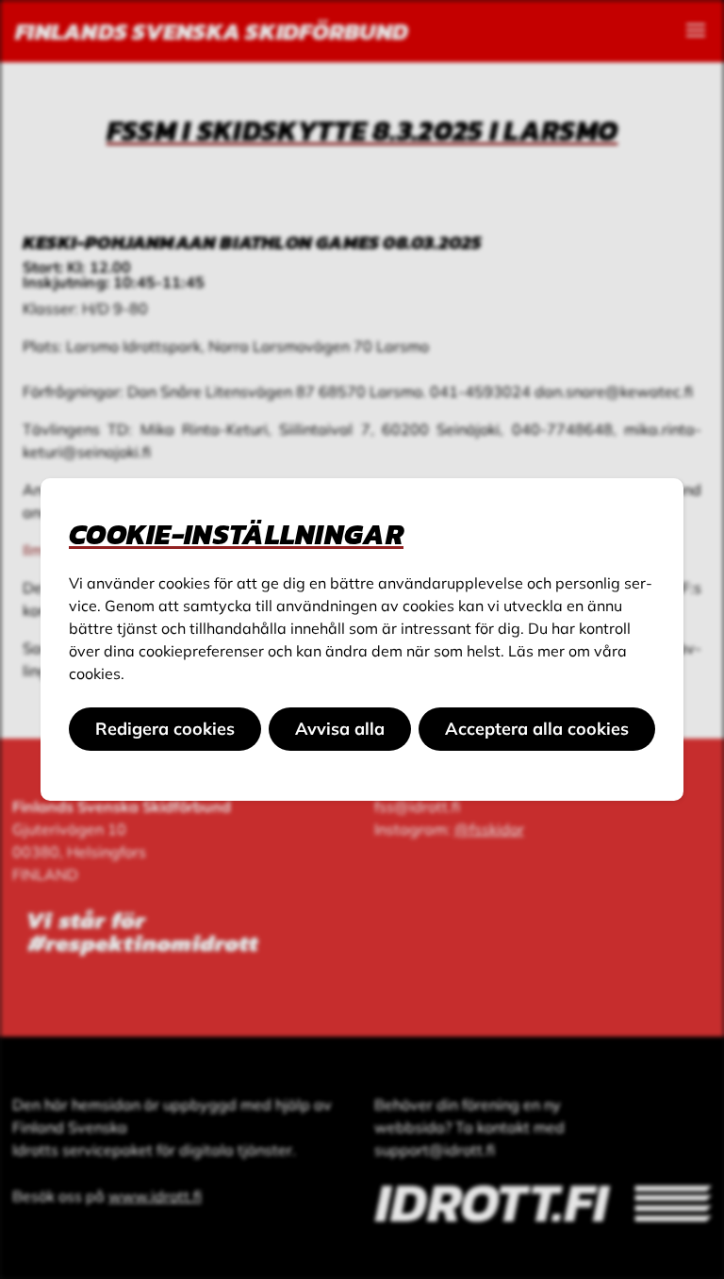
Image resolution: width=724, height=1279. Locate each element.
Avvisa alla (340, 728)
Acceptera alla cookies (537, 728)
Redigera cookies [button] (165, 728)
